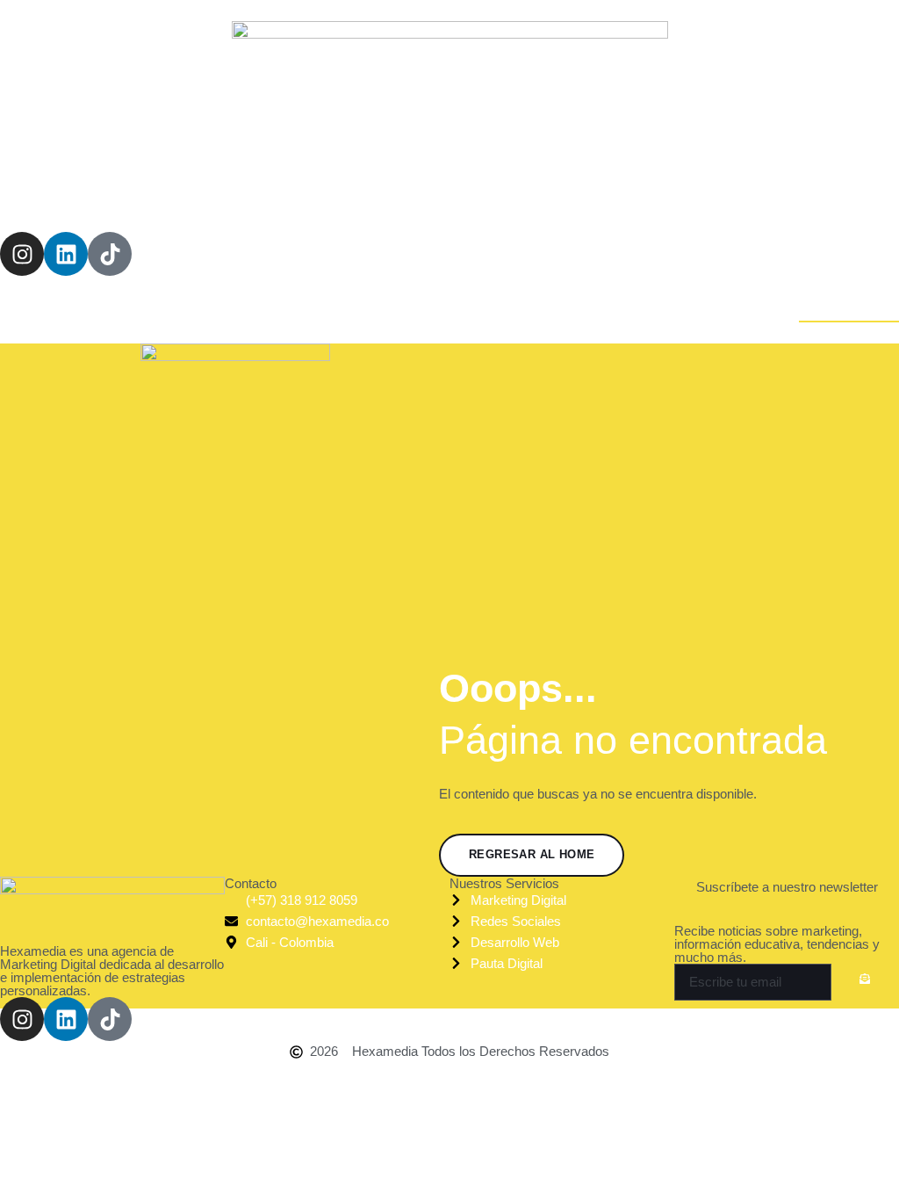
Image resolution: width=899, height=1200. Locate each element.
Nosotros (359, 190)
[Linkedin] (66, 254)
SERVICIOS (262, 190)
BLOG (654, 190)
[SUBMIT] (865, 983)
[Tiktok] (110, 254)
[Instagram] (22, 254)
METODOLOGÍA (470, 190)
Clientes (578, 190)
